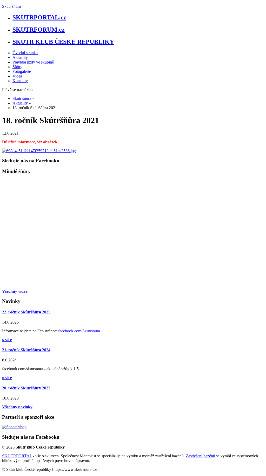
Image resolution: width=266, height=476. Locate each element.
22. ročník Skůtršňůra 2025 (26, 312)
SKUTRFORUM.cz (38, 29)
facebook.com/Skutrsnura (79, 331)
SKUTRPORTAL (17, 456)
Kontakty (20, 81)
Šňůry (17, 67)
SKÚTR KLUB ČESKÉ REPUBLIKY (63, 41)
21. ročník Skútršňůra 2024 (26, 350)
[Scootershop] (14, 427)
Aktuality (20, 57)
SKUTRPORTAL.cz (39, 17)
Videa (17, 76)
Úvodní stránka (25, 53)
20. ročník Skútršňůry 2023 (26, 388)
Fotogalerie (21, 71)
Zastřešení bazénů (200, 456)
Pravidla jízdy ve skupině (33, 62)
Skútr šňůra (11, 6)
